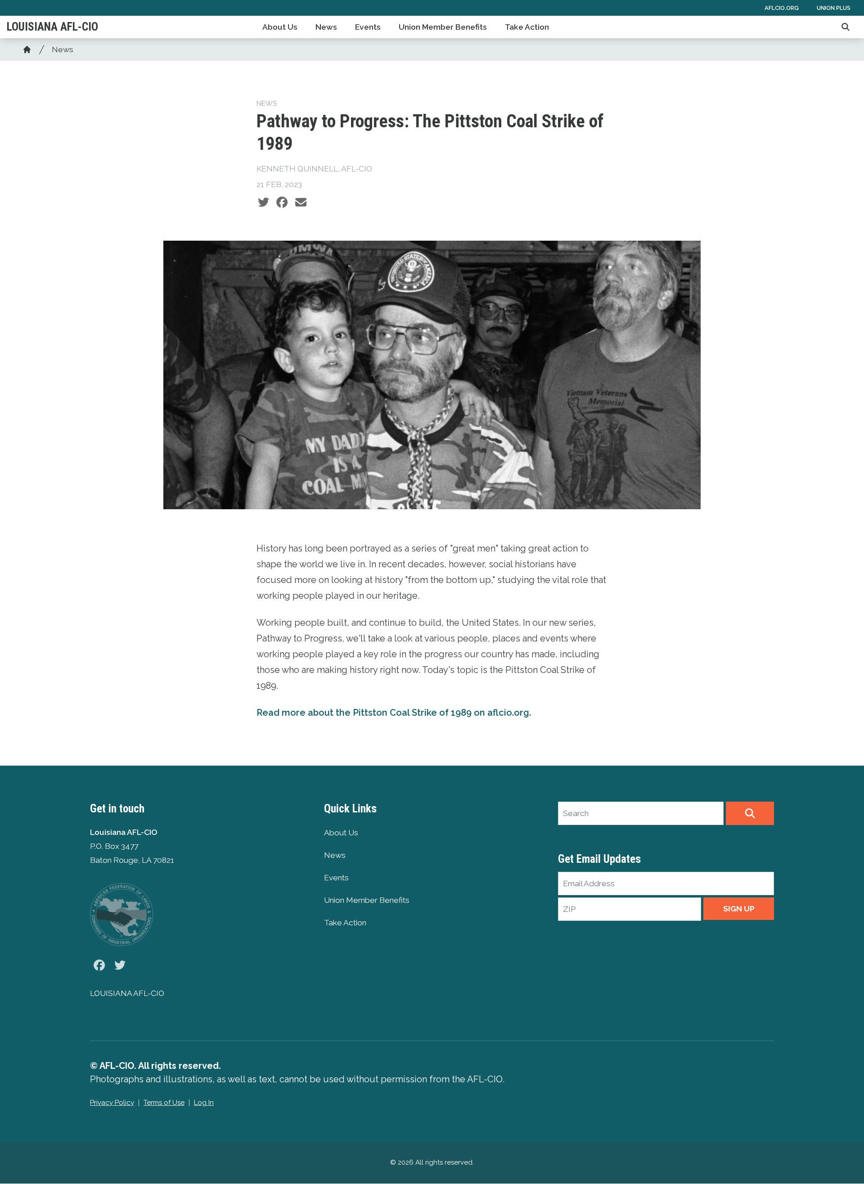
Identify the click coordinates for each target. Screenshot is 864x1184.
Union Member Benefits (443, 26)
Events (368, 26)
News (326, 26)
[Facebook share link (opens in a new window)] (282, 202)
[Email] (301, 202)
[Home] (27, 49)
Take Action (527, 26)
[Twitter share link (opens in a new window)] (263, 202)
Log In (204, 1103)
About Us (279, 26)
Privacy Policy (112, 1103)
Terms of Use (164, 1103)
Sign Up (739, 908)
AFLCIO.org (782, 7)
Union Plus (833, 7)
